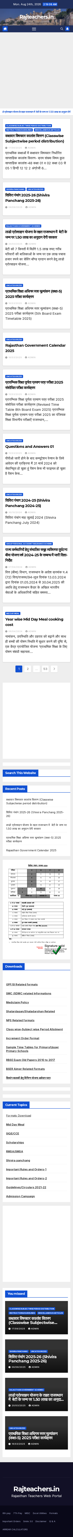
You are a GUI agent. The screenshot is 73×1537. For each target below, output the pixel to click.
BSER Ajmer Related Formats (25, 1069)
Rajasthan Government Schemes (23, 226)
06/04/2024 (15, 631)
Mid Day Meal (12, 613)
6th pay (7, 1513)
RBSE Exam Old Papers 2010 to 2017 (30, 1060)
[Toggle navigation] (34, 29)
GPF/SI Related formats (22, 984)
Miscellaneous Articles (47, 130)
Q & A (52, 1521)
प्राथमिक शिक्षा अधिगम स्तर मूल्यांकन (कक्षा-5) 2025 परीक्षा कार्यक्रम (32, 1435)
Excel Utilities (40, 1513)
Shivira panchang (18, 1160)
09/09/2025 (15, 207)
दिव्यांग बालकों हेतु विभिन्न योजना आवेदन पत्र (28, 1078)
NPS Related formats (20, 1020)
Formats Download (18, 1115)
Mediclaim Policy (17, 1002)
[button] (61, 28)
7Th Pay (17, 1513)
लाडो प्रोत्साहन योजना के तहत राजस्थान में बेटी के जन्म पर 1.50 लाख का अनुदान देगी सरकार (35, 1399)
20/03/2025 (15, 244)
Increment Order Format (22, 1038)
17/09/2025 (15, 148)
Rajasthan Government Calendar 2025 (31, 850)
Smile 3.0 (28, 1521)
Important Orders (12, 1521)
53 (45, 669)
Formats (53, 1513)
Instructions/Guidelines (19, 130)
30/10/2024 (15, 512)
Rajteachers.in (36, 17)
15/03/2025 (15, 394)
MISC (27, 1513)
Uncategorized (35, 189)
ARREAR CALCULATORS (15, 1529)
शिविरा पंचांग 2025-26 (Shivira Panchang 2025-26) (32, 1358)
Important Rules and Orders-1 (26, 1169)
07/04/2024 (15, 567)
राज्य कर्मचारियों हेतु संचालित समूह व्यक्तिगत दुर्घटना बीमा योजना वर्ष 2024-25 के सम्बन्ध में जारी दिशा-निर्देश (36, 555)
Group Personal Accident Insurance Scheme (29, 544)
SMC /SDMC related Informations (28, 993)
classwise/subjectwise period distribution (28, 126)
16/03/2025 (15, 303)
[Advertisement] (36, 70)
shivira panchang (15, 189)
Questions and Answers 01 (29, 446)
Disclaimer (41, 1521)
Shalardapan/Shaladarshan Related (30, 1011)
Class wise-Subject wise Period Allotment (34, 1029)
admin (32, 148)
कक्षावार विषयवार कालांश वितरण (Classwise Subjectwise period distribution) (31, 1322)
